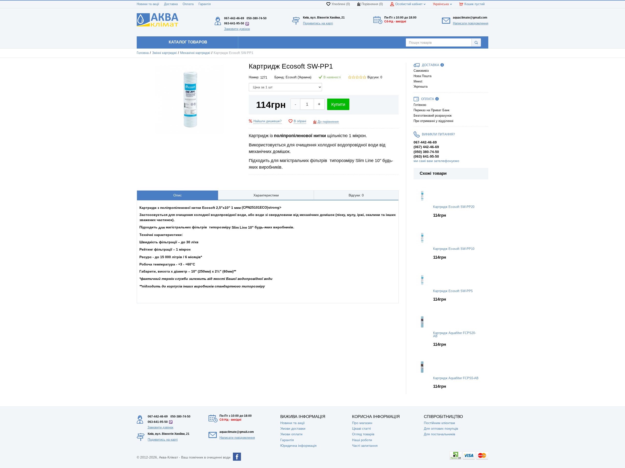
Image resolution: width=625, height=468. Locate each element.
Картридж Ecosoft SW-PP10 (453, 249)
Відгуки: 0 (374, 77)
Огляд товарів (363, 434)
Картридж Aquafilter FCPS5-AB (456, 378)
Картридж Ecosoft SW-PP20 (453, 207)
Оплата (188, 4)
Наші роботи (362, 440)
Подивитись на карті (318, 23)
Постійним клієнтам (439, 423)
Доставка (171, 4)
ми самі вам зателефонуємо (436, 161)
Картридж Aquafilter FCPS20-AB (454, 334)
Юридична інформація (298, 446)
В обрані (300, 121)
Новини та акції (148, 4)
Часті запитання (365, 446)
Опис (177, 195)
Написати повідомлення (470, 23)
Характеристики (266, 195)
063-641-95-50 (234, 23)
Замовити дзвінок (237, 29)
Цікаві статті (361, 428)
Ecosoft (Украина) (298, 77)
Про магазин (362, 423)
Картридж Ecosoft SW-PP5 (453, 291)
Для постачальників (439, 434)
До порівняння (328, 121)
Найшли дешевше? (267, 121)
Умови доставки (292, 428)
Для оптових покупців (441, 428)
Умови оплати (291, 434)
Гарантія (204, 4)
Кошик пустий (474, 4)
